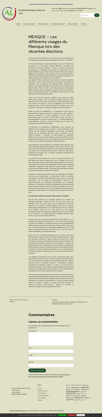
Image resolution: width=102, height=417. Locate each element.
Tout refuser (72, 415)
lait (86, 302)
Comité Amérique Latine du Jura (18, 410)
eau (60, 8)
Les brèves (25, 299)
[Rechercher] (97, 15)
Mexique (53, 10)
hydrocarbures (81, 302)
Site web (31, 362)
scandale (71, 303)
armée (68, 385)
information (83, 391)
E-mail (30, 355)
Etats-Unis (64, 8)
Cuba (68, 387)
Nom (30, 348)
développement (55, 8)
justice (95, 8)
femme (68, 8)
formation (73, 8)
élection (62, 302)
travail (80, 10)
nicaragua (65, 10)
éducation (77, 399)
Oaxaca (66, 303)
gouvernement (81, 8)
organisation (71, 10)
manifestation (55, 303)
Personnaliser (80, 415)
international (90, 8)
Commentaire (32, 331)
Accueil (17, 24)
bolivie (73, 385)
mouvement (58, 10)
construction (85, 385)
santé (77, 10)
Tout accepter (62, 415)
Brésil (79, 385)
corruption (54, 302)
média (61, 10)
